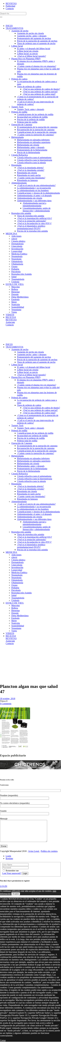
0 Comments (5, 703)
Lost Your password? (11, 873)
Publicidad (10, 6)
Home (3, 651)
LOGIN (3, 886)
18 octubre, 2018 (7, 698)
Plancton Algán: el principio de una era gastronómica (6, 666)
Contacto (10, 8)
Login (8, 856)
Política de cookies (49, 851)
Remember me (12, 870)
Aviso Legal (34, 851)
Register (9, 858)
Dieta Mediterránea (6, 657)
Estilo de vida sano (7, 652)
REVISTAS (11, 3)
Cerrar (3, 1040)
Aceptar (15, 894)
